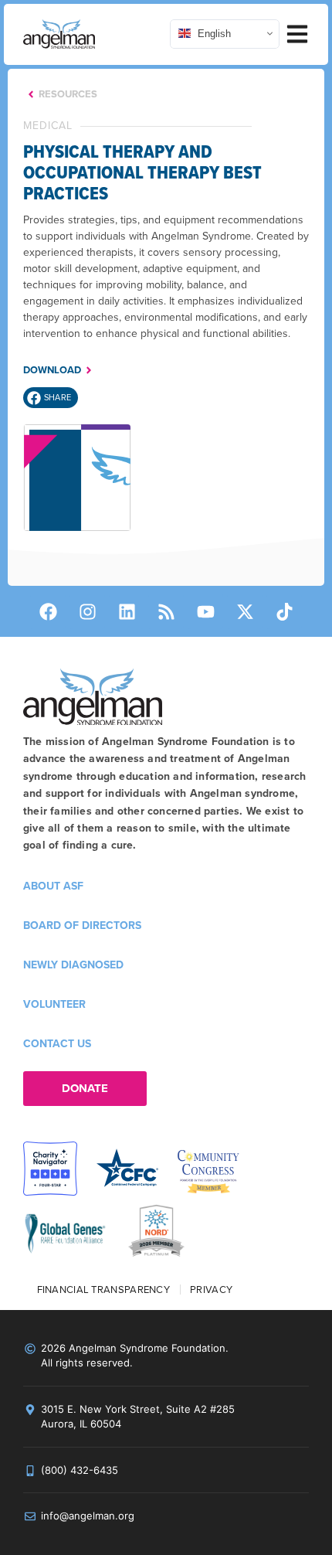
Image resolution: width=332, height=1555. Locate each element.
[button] (50, 397)
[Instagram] (87, 611)
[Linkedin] (126, 611)
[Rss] (166, 611)
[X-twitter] (245, 611)
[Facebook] (48, 611)
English (213, 33)
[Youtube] (205, 611)
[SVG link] (59, 34)
